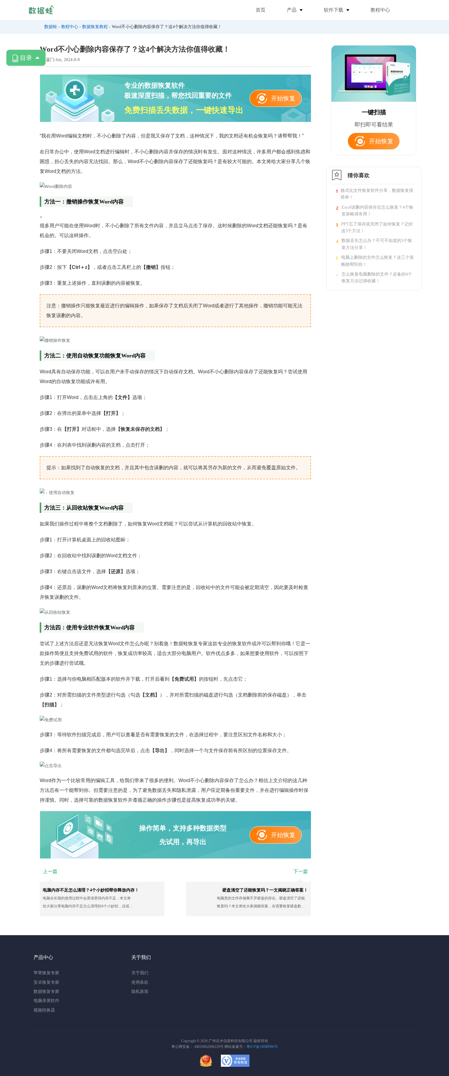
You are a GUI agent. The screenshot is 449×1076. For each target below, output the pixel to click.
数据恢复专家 (46, 991)
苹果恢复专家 (46, 973)
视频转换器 (44, 1010)
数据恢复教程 (95, 26)
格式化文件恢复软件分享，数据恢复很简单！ (377, 193)
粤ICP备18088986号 (262, 1047)
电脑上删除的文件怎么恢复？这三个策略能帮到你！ (377, 260)
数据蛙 (50, 26)
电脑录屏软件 (46, 1000)
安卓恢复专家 (46, 982)
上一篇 (50, 871)
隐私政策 (139, 991)
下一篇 (300, 871)
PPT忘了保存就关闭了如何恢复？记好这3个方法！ (377, 227)
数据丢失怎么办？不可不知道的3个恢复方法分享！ (376, 244)
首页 (260, 10)
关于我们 (139, 973)
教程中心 (380, 10)
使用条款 (139, 982)
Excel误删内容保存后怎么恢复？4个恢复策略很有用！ (377, 210)
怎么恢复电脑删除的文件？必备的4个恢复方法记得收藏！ (376, 277)
